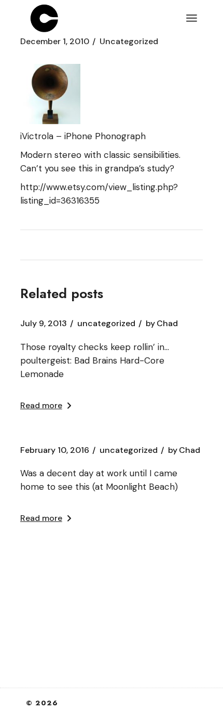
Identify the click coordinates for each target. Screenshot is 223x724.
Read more (41, 405)
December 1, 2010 (54, 41)
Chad (162, 323)
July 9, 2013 (43, 323)
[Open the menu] (191, 18)
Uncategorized (129, 41)
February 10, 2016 (54, 450)
